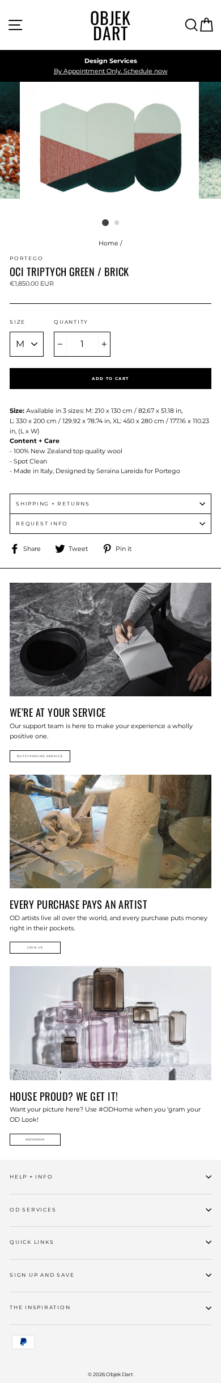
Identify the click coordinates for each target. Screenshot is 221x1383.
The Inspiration (40, 1307)
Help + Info (31, 1176)
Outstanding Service (40, 756)
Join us (35, 947)
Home (108, 243)
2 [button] (117, 223)
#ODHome (35, 1139)
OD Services (33, 1209)
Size (18, 322)
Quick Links (32, 1242)
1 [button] (105, 222)
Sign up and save (42, 1275)
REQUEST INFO (42, 523)
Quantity (71, 322)
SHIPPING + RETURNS (53, 503)
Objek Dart (110, 25)
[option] (110, 66)
